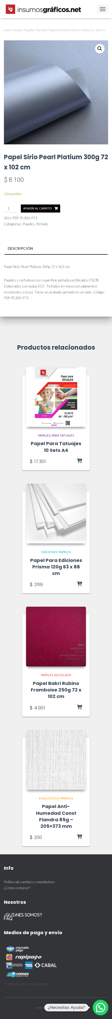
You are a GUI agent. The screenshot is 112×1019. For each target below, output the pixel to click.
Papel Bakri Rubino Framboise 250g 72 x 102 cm (56, 690)
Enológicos (49, 798)
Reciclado (62, 675)
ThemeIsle (70, 1007)
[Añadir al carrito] (69, 461)
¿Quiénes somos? (23, 915)
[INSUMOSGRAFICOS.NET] (46, 9)
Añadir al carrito (37, 208)
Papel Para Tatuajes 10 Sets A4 (56, 446)
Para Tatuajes (63, 435)
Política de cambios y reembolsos (29, 882)
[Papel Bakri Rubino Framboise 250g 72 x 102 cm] (56, 636)
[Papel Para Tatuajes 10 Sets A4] (56, 397)
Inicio (7, 30)
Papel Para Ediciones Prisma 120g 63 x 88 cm (56, 566)
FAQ (8, 918)
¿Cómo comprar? (17, 888)
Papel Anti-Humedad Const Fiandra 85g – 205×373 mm (56, 816)
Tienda (17, 30)
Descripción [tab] (20, 248)
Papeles (29, 30)
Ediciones (49, 552)
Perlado (41, 30)
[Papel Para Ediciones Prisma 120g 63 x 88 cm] (56, 513)
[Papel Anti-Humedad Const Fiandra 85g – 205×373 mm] (56, 760)
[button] (99, 48)
